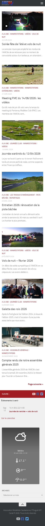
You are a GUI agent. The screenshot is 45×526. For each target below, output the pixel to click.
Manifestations (17, 34)
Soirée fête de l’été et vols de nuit (21, 44)
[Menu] (42, 3)
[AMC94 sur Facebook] (37, 393)
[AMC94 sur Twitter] (41, 393)
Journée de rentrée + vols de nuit (23, 411)
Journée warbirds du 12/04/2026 (21, 153)
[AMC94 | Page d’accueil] (9, 3)
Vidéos (28, 34)
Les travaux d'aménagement (22, 195)
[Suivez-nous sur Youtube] (33, 393)
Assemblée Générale (19, 350)
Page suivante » (35, 384)
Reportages (15, 198)
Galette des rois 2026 (14, 309)
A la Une (5, 34)
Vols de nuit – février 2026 (17, 260)
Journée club (16, 143)
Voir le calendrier (8, 418)
